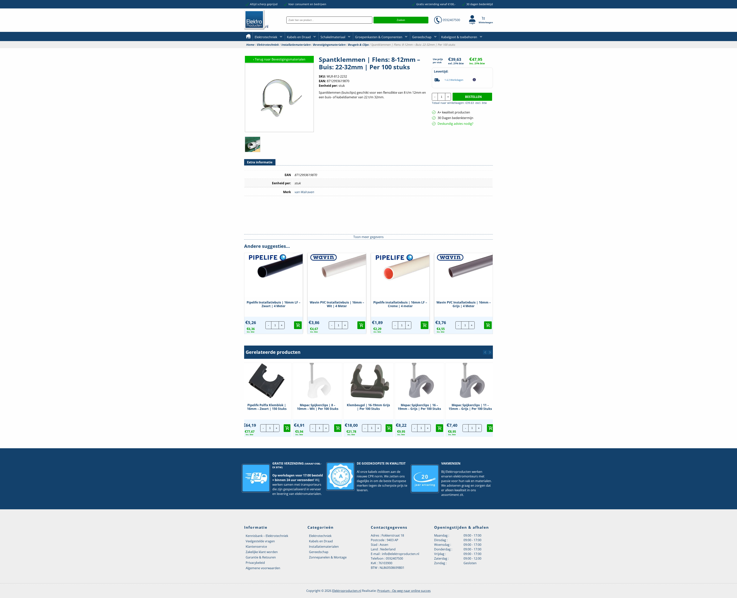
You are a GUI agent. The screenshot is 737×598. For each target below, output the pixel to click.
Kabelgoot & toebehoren (459, 37)
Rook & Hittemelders (324, 50)
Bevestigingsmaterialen (329, 44)
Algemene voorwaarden (263, 568)
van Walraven (304, 192)
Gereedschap (421, 37)
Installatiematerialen (295, 44)
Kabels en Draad (299, 37)
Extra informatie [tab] (259, 162)
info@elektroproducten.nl (400, 554)
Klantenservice (256, 546)
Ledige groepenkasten (369, 50)
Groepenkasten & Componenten (378, 37)
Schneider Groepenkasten (484, 49)
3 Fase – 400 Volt (422, 49)
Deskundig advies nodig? (455, 123)
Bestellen (473, 97)
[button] (298, 325)
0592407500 (451, 20)
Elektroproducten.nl (346, 591)
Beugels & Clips (358, 44)
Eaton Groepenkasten (482, 49)
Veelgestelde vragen (260, 541)
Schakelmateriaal (333, 37)
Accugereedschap (423, 50)
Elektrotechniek (266, 37)
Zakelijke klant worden (262, 552)
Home (250, 44)
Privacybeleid (255, 563)
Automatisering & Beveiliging (273, 50)
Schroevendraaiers (480, 49)
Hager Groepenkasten (482, 55)
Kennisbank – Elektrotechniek (267, 536)
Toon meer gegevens (368, 237)
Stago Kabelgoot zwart (455, 50)
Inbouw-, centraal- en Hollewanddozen (334, 49)
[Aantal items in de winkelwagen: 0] (486, 18)
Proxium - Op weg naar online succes (404, 591)
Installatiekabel (297, 50)
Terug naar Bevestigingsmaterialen (279, 59)
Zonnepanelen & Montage (328, 557)
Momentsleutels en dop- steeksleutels (491, 56)
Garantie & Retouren (261, 557)
